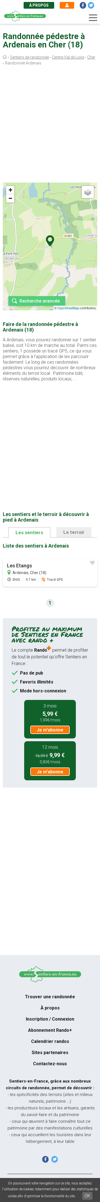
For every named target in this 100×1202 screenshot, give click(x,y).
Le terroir (73, 532)
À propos (39, 5)
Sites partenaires (50, 1052)
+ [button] (10, 189)
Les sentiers (29, 532)
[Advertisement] (50, 125)
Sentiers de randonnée (29, 57)
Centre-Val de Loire (68, 57)
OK (87, 1195)
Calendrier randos (50, 1041)
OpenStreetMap (68, 308)
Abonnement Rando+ (50, 1030)
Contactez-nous (50, 1063)
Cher (91, 57)
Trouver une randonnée (50, 996)
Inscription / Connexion (50, 1019)
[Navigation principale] (93, 18)
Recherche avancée (39, 301)
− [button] (10, 198)
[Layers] (88, 192)
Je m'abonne (50, 730)
